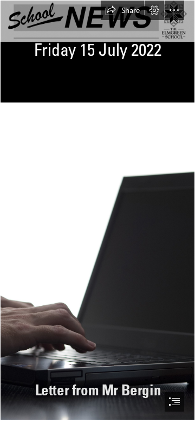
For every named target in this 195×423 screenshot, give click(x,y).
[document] (97, 211)
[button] (122, 10)
